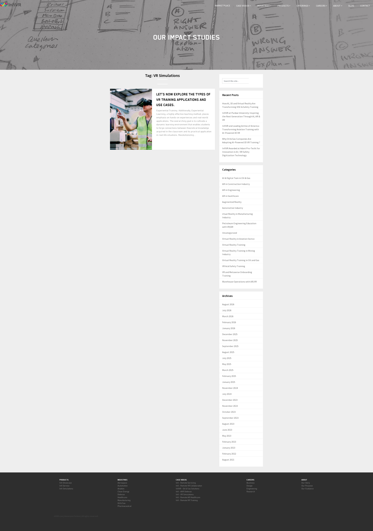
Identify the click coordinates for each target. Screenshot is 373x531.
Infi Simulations (66, 488)
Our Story (305, 482)
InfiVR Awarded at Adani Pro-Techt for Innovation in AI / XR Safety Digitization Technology (241, 152)
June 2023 (227, 429)
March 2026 (227, 316)
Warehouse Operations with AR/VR (239, 281)
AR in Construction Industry (236, 184)
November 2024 (230, 387)
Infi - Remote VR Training (187, 500)
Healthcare (122, 497)
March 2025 (227, 370)
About (304, 480)
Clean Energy (123, 491)
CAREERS (320, 5)
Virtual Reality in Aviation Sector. (238, 238)
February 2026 (229, 322)
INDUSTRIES (263, 5)
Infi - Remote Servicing (186, 482)
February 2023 (229, 441)
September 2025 (230, 346)
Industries (122, 480)
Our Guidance (307, 488)
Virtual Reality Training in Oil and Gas (240, 260)
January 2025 (228, 382)
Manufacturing (124, 500)
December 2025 (229, 334)
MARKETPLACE (222, 5)
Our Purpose (307, 485)
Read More (166, 144)
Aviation (121, 488)
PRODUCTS (283, 5)
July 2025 (226, 358)
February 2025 (229, 376)
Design (250, 485)
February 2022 (229, 453)
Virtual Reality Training (233, 244)
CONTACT (365, 5)
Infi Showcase (65, 482)
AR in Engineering (231, 190)
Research (251, 491)
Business (251, 482)
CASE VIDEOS (242, 5)
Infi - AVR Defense (184, 491)
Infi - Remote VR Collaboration (189, 485)
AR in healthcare (230, 195)
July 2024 (226, 393)
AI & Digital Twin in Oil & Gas (236, 178)
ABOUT (337, 5)
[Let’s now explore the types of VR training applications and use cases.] (131, 119)
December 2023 (229, 399)
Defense (121, 494)
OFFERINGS (302, 5)
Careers (250, 480)
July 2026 (226, 310)
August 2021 (228, 459)
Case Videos (181, 480)
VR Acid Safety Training (233, 266)
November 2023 (230, 405)
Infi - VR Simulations (185, 494)
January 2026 (228, 328)
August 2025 (228, 352)
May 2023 (226, 435)
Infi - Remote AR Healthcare (188, 497)
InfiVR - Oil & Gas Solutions (187, 488)
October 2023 (229, 411)
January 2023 (228, 447)
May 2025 (226, 364)
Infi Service (64, 485)
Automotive (122, 485)
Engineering (252, 488)
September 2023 (230, 417)
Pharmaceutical (124, 506)
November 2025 (230, 340)
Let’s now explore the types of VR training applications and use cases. (183, 99)
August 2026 (228, 304)
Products (64, 480)
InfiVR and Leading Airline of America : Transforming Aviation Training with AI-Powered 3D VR (241, 129)
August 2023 (228, 423)
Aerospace (122, 482)
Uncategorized (229, 232)
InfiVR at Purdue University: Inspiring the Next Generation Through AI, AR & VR (241, 116)
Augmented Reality (231, 201)
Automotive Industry (232, 207)
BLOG (351, 5)
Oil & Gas (121, 503)
